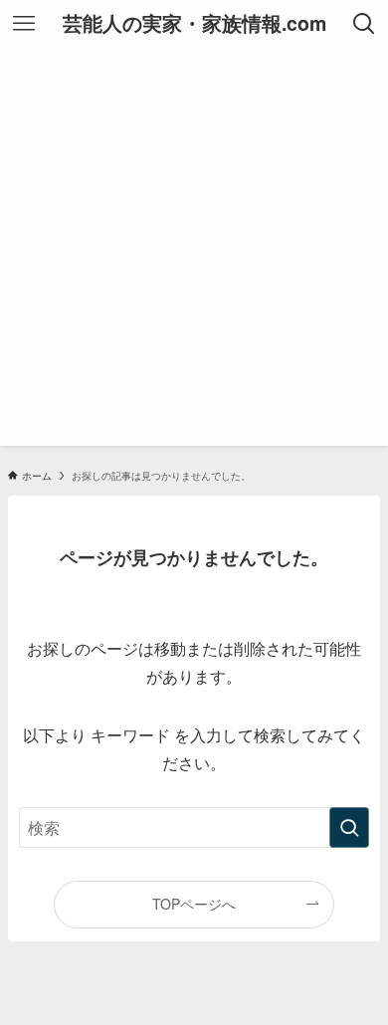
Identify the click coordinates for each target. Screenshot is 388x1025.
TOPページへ (194, 904)
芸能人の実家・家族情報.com (194, 24)
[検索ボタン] (364, 24)
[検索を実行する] (349, 827)
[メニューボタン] (24, 24)
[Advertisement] (194, 252)
